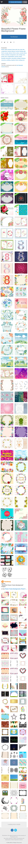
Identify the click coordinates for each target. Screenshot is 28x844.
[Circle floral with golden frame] (21, 90)
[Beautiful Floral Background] (7, 385)
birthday (21, 51)
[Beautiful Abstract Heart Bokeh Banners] (21, 140)
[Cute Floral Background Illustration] (21, 116)
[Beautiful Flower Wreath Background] (21, 128)
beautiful (3, 58)
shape (20, 56)
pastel (2, 56)
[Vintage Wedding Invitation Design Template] (21, 443)
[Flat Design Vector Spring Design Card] (7, 350)
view (21, 49)
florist (14, 53)
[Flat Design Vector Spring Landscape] (21, 338)
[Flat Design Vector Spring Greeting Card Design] (21, 350)
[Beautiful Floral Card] (7, 151)
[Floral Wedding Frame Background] (7, 420)
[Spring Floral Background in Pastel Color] (7, 467)
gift (24, 51)
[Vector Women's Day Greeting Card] (21, 245)
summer (21, 53)
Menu (25, 2)
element (10, 53)
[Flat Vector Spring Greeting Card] (21, 315)
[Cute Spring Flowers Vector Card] (21, 210)
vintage (20, 54)
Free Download (14, 36)
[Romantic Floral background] (21, 513)
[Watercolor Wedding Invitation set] (7, 373)
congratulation (10, 56)
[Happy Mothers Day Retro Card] (21, 198)
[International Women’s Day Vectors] (21, 303)
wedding (8, 60)
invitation (23, 58)
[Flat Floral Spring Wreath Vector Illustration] (7, 490)
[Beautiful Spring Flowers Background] (7, 432)
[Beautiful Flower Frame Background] (7, 221)
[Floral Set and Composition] (21, 292)
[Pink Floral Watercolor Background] (7, 408)
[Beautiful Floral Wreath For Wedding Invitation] (21, 525)
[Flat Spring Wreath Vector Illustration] (21, 490)
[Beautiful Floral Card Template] (21, 151)
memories (3, 60)
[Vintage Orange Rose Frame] (21, 105)
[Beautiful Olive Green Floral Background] (21, 502)
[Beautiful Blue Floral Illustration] (7, 186)
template (13, 60)
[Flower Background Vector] (21, 373)
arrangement (13, 54)
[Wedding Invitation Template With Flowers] (21, 221)
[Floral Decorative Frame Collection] (21, 385)
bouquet (10, 49)
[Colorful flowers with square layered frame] (5, 618)
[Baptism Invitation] (21, 537)
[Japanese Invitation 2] (7, 513)
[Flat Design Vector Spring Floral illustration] (7, 315)
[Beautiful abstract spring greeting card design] (5, 610)
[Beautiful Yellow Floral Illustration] (21, 186)
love (24, 54)
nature (17, 53)
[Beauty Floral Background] (21, 280)
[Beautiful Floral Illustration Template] (7, 116)
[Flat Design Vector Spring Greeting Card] (21, 327)
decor (25, 53)
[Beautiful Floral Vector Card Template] (7, 163)
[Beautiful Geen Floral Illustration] (21, 175)
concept (6, 53)
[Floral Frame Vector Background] (7, 443)
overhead (7, 54)
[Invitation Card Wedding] (21, 397)
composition (4, 51)
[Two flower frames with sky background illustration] (23, 640)
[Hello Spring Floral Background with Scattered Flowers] (21, 455)
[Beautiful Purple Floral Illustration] (7, 198)
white (6, 49)
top (19, 49)
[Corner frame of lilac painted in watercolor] (7, 90)
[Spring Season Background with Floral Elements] (7, 292)
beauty (9, 51)
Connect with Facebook (16, 2)
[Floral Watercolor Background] (7, 175)
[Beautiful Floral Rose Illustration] (7, 210)
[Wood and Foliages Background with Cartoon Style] (7, 525)
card (17, 54)
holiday (18, 58)
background (21, 60)
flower (2, 49)
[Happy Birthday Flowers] (7, 455)
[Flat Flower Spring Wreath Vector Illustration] (21, 478)
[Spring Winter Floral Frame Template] (21, 548)
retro (6, 56)
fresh (2, 53)
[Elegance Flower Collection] (7, 303)
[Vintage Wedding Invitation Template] (21, 408)
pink (16, 49)
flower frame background (12, 589)
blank (16, 60)
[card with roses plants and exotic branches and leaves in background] (14, 640)
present (16, 56)
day (23, 49)
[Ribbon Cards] (7, 560)
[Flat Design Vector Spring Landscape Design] (7, 362)
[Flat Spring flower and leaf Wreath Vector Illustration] (21, 467)
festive (2, 54)
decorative (14, 58)
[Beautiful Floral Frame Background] (7, 128)
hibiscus (13, 51)
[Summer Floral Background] (7, 548)
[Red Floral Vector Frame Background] (7, 140)
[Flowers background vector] (21, 420)
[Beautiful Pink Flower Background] (7, 537)
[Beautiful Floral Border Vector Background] (7, 105)
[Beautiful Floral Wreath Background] (21, 163)
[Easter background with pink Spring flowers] (14, 633)
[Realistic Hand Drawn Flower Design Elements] (7, 572)
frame (13, 49)
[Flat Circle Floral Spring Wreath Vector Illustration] (7, 478)
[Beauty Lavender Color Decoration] (21, 432)
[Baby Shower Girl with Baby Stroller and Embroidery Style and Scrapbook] (21, 560)
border (17, 51)
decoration (8, 58)
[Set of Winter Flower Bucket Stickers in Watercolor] (7, 397)
